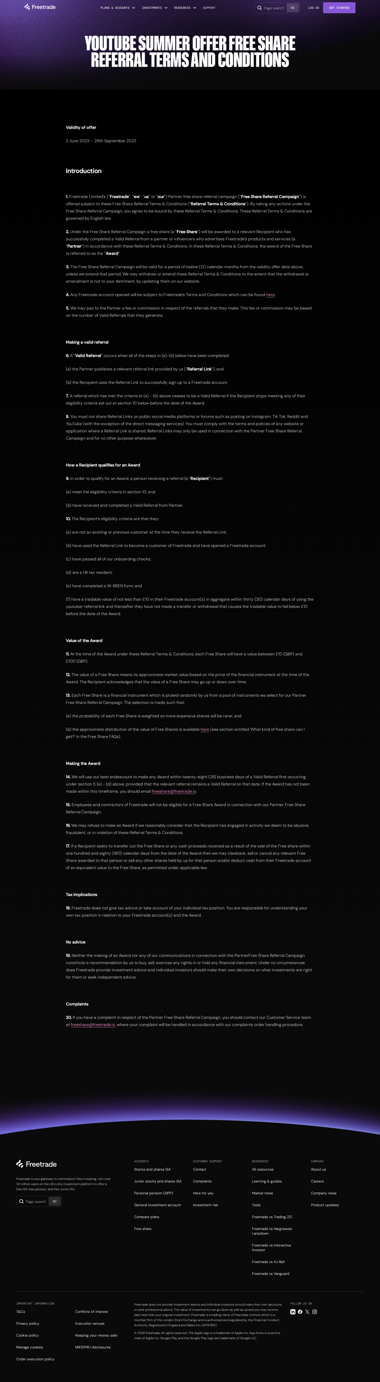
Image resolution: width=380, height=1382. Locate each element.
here (270, 294)
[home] (40, 8)
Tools (256, 1205)
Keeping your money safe (96, 1335)
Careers (317, 1181)
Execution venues (89, 1323)
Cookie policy (27, 1335)
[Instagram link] (314, 1311)
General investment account (157, 1205)
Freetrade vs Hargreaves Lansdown (272, 1231)
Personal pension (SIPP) (153, 1193)
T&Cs (20, 1311)
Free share (142, 1228)
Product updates (325, 1205)
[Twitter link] (307, 1311)
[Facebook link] (300, 1311)
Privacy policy (27, 1323)
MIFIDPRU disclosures (93, 1347)
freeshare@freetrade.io (174, 791)
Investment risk (205, 1205)
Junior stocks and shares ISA (157, 1181)
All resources (262, 1169)
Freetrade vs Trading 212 (272, 1216)
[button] (118, 7)
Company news (324, 1193)
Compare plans (146, 1216)
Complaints (202, 1181)
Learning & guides (267, 1181)
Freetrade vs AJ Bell (268, 1261)
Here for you (203, 1193)
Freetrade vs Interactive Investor (271, 1247)
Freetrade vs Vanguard (270, 1273)
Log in (313, 8)
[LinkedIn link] (292, 1311)
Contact (199, 1169)
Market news (262, 1193)
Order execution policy (35, 1359)
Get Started (339, 8)
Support (209, 8)
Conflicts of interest (91, 1311)
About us (318, 1169)
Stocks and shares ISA (152, 1169)
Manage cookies (29, 1347)
